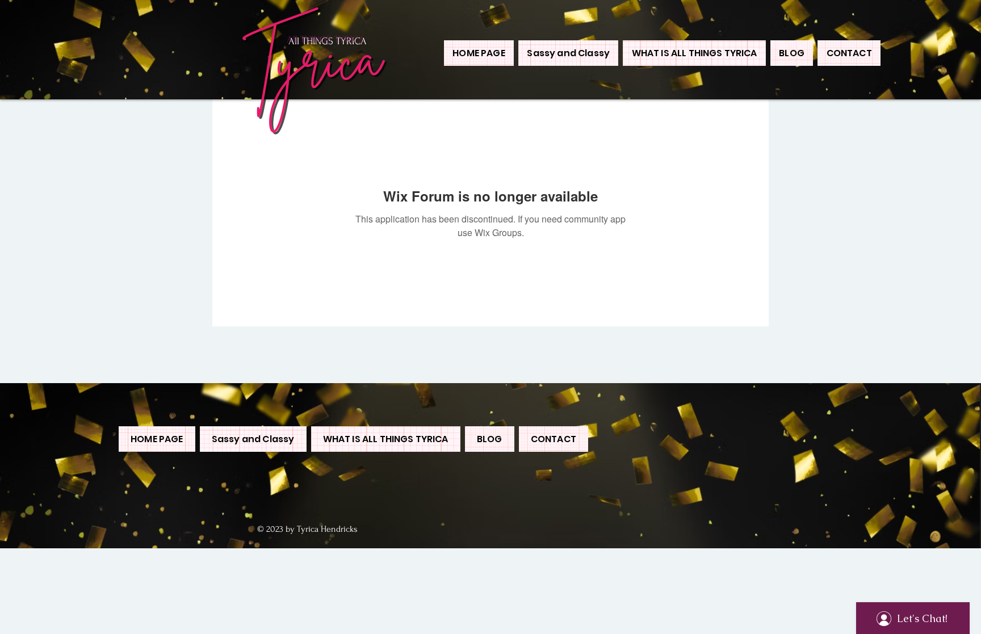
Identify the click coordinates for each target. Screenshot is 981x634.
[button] (694, 53)
